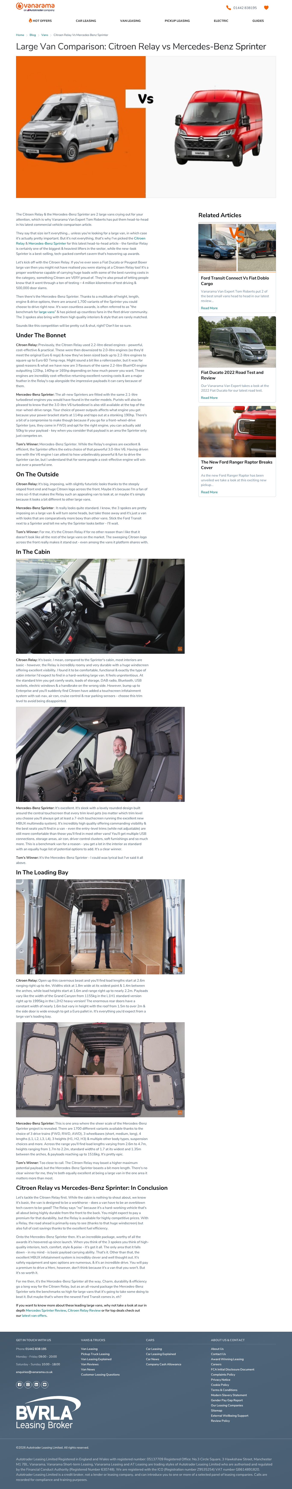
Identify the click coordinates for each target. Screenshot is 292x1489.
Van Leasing (89, 1349)
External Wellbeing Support (229, 1416)
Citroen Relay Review (84, 1310)
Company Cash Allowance (163, 1364)
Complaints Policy (223, 1374)
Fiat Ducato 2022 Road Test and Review (232, 375)
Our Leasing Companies (227, 1405)
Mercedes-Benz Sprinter (47, 243)
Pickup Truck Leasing (95, 1354)
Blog (33, 35)
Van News (88, 1369)
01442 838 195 (35, 1349)
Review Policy (220, 1421)
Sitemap (216, 1410)
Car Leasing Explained (161, 1354)
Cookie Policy (220, 1385)
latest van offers (34, 1315)
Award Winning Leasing (227, 1359)
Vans (44, 35)
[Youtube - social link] (44, 1384)
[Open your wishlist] (266, 7)
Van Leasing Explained (96, 1359)
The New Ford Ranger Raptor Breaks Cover (236, 464)
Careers (216, 1364)
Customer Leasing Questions (100, 1374)
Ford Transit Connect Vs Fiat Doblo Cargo (235, 280)
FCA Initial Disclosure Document (232, 1369)
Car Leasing (154, 1349)
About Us (217, 1349)
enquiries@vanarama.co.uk (34, 1372)
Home (20, 35)
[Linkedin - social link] (36, 1384)
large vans (47, 312)
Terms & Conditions (224, 1390)
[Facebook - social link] (19, 1384)
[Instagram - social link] (28, 1384)
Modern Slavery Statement (229, 1395)
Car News (152, 1359)
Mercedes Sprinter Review (46, 1310)
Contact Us (218, 1354)
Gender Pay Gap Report (227, 1400)
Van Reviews (90, 1364)
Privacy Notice (220, 1380)
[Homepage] (35, 7)
